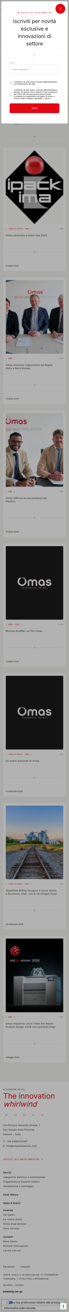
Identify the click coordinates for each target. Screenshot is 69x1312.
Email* (12, 63)
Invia (34, 108)
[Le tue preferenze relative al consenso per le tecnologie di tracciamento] (63, 1306)
